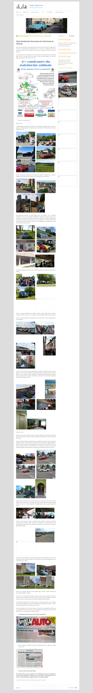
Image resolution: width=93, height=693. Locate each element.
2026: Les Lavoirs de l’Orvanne (64, 46)
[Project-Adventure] (22, 8)
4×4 (42, 12)
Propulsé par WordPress (72, 687)
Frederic (44, 680)
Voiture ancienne (34, 12)
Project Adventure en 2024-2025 (64, 60)
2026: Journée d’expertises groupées (65, 44)
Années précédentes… (59, 12)
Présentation (25, 12)
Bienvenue (18, 12)
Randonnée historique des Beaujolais (65, 63)
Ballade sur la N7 (61, 64)
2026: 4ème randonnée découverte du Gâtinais (67, 43)
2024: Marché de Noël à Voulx (64, 61)
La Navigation (49, 12)
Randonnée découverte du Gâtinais (27, 680)
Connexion (17, 687)
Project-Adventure (36, 5)
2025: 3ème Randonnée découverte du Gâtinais (67, 53)
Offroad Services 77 (20, 15)
